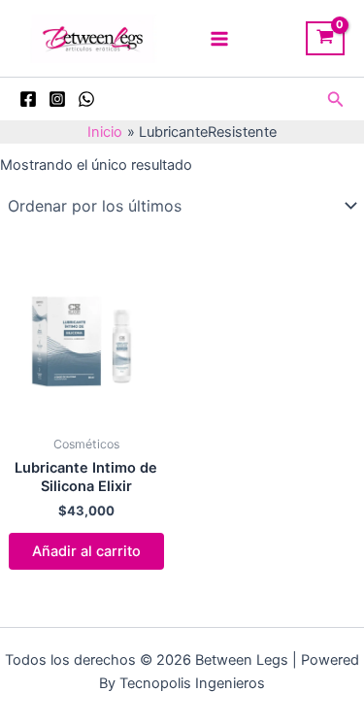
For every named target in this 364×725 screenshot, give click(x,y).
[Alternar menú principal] (219, 37)
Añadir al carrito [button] (86, 551)
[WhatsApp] (86, 99)
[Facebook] (28, 99)
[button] (336, 99)
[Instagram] (57, 99)
